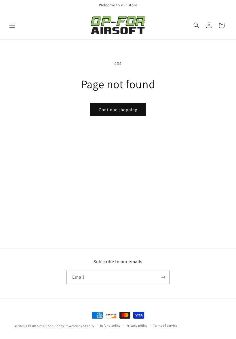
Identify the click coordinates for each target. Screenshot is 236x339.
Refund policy (110, 325)
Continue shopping (118, 109)
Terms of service (165, 325)
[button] (12, 25)
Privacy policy (137, 325)
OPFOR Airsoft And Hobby (45, 326)
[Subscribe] (163, 277)
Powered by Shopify (79, 326)
